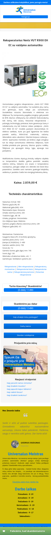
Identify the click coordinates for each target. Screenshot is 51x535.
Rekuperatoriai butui (25, 269)
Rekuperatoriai (10, 266)
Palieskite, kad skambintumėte (27, 530)
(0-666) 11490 (25, 290)
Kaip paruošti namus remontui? (19, 383)
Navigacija (25, 17)
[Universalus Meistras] (25, 10)
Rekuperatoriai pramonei (24, 272)
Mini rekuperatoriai (25, 266)
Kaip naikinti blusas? (15, 392)
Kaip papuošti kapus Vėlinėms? (19, 389)
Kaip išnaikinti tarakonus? (17, 395)
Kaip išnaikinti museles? (16, 386)
